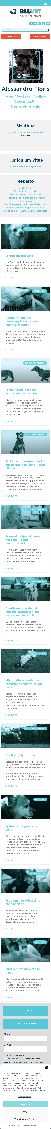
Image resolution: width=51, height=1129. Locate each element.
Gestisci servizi (24, 1097)
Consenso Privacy (14, 1056)
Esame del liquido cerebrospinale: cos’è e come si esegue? (21, 321)
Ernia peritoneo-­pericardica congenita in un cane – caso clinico (25, 465)
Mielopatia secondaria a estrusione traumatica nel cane (23, 684)
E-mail (7, 1045)
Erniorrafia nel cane (19, 255)
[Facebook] (35, 23)
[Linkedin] (31, 23)
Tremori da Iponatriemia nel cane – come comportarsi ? (22, 540)
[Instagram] (39, 23)
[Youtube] (48, 23)
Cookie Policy (13, 1125)
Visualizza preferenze (25, 1119)
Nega (25, 1112)
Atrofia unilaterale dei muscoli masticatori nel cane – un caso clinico (22, 612)
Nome (7, 1034)
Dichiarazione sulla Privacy (31, 1125)
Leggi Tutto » (12, 278)
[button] (47, 1067)
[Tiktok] (43, 23)
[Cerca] (48, 29)
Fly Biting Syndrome (20, 755)
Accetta (25, 1104)
